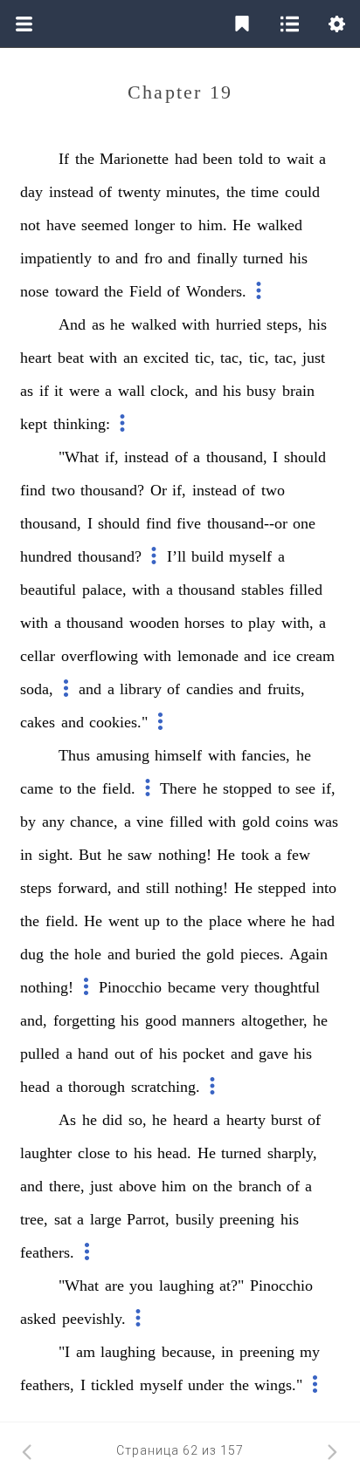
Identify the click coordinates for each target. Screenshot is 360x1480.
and (126, 258)
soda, (36, 689)
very (235, 987)
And (72, 324)
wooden (154, 622)
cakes (37, 722)
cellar (37, 656)
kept (33, 424)
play (261, 622)
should (305, 457)
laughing (186, 1285)
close (94, 1153)
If (64, 158)
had (186, 158)
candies (209, 689)
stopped (247, 788)
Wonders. (216, 291)
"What (79, 457)
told (251, 158)
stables (262, 589)
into (324, 888)
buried (155, 954)
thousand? (112, 490)
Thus (74, 755)
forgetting (84, 1020)
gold (256, 821)
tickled (112, 1385)
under (206, 1385)
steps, (284, 324)
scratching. (165, 1086)
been (217, 158)
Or (158, 490)
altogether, (274, 1020)
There (178, 788)
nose (34, 291)
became (192, 987)
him (174, 1186)
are (114, 1285)
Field (145, 291)
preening (246, 1219)
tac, (231, 357)
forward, (85, 888)
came (36, 788)
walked (279, 225)
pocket (204, 1053)
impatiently (56, 258)
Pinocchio (130, 987)
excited (166, 357)
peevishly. (94, 1318)
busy (261, 390)
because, (189, 1352)
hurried (238, 324)
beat (71, 357)
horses (204, 622)
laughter (46, 1153)
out (124, 1053)
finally (217, 258)
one (304, 523)
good (161, 1020)
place (225, 921)
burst (286, 1120)
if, (112, 457)
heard (190, 1120)
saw (140, 854)
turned (263, 258)
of (105, 192)
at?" (231, 1285)
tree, (34, 1219)
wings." (278, 1385)
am (85, 1352)
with (196, 324)
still (158, 888)
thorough (96, 1086)
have (61, 225)
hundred (46, 556)
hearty (246, 1120)
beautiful (48, 589)
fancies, (265, 755)
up (152, 921)
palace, (104, 589)
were (84, 390)
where (266, 921)
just (313, 357)
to (274, 158)
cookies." (118, 722)
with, (297, 622)
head (35, 1086)
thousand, (236, 457)
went (123, 921)
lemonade (208, 656)
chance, (94, 821)
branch (260, 1186)
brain (298, 390)
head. (174, 1153)
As (67, 1120)
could (302, 192)
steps (36, 888)
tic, (205, 357)
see (305, 788)
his (298, 258)
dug (32, 954)
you (141, 1285)
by (28, 821)
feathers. (47, 1252)
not (30, 225)
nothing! (184, 854)
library (141, 689)
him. (212, 225)
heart (36, 357)
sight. (55, 854)
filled (305, 589)
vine (149, 821)
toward (77, 291)
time (265, 192)
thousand (206, 589)
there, (67, 1186)
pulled (39, 1053)
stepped (282, 888)
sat (63, 1219)
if (44, 390)
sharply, (292, 1153)
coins (291, 821)
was (326, 821)
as (98, 324)
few (298, 854)
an (130, 357)
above (137, 1186)
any (53, 821)
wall (131, 390)
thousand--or (247, 523)
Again (308, 954)
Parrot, (148, 1219)
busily (195, 1219)
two (63, 490)
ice (282, 656)
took (255, 854)
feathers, (47, 1385)
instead (71, 192)
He (241, 225)
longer (155, 225)
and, (33, 1020)
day (31, 192)
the (84, 158)
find (32, 490)
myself (250, 556)
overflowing (99, 656)
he (117, 324)
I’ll (176, 556)
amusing (122, 755)
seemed (104, 225)
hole (87, 954)
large (105, 1219)
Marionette (134, 158)
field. (118, 788)
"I (64, 1352)
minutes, (193, 192)
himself (178, 755)
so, (137, 1120)
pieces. (262, 954)
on (200, 1186)
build (207, 556)
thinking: (81, 424)
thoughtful (287, 987)
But (90, 854)
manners (208, 1020)
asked (38, 1318)
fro (153, 258)
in (26, 854)
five (189, 523)
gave (273, 1053)
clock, (169, 390)
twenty (139, 192)
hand (93, 1053)
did (112, 1120)
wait (300, 158)
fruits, (286, 689)
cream (315, 656)
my (310, 1352)
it (58, 390)
